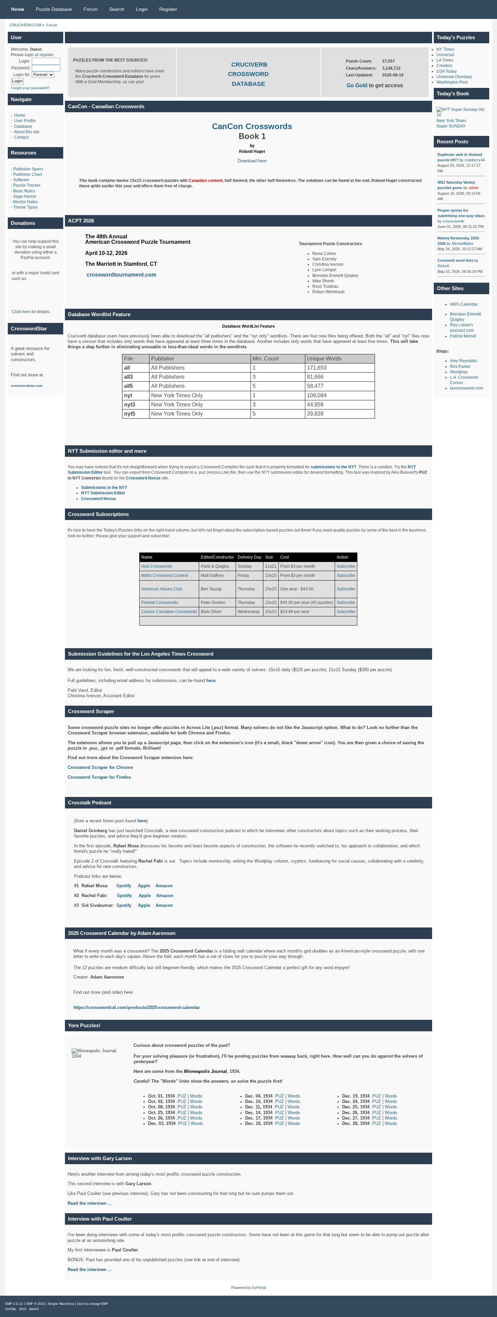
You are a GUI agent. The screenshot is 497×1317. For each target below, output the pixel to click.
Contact (21, 137)
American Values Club (161, 589)
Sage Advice (24, 196)
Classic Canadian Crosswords (169, 611)
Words (196, 1096)
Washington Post (452, 82)
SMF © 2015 (36, 1304)
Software (21, 180)
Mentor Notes (25, 201)
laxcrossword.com (466, 388)
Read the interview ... (90, 1269)
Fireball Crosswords (159, 602)
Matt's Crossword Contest (164, 575)
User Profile (25, 120)
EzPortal (259, 1288)
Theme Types (25, 207)
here (26, 311)
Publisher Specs (28, 169)
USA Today (446, 71)
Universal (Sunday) (454, 76)
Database (23, 126)
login (29, 54)
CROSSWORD (248, 74)
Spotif (122, 905)
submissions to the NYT (333, 467)
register (46, 54)
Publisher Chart (27, 174)
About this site (27, 132)
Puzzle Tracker (27, 185)
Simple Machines (61, 1304)
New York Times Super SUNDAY (451, 123)
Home (19, 115)
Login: (24, 61)
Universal (445, 54)
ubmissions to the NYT (105, 487)
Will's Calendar (464, 304)
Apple (144, 885)
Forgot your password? (30, 88)
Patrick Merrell (463, 336)
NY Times (445, 49)
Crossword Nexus (143, 478)
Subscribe (346, 566)
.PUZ (182, 1096)
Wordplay (459, 372)
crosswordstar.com (27, 385)
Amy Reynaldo (463, 360)
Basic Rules (24, 191)
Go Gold (358, 85)
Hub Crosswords (156, 566)
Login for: (21, 74)
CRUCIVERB (249, 64)
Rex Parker (460, 366)
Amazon (164, 885)
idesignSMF (99, 1304)
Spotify (123, 885)
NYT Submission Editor (103, 493)
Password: (20, 68)
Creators (444, 65)
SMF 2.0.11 (14, 1304)
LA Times (444, 60)
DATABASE (248, 83)
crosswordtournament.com (121, 275)
